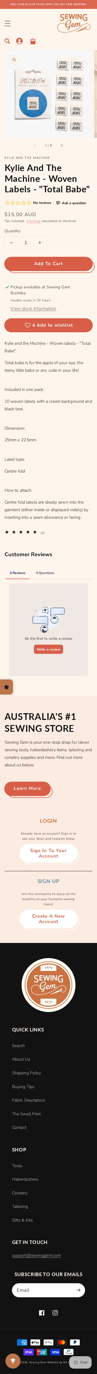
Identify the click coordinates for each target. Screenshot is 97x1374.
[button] (7, 23)
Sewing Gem (37, 1362)
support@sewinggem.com (36, 1255)
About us (21, 1059)
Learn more (27, 788)
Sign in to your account (48, 853)
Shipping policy (26, 1073)
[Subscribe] (78, 1290)
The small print (26, 1114)
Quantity (12, 231)
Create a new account (48, 919)
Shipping (33, 221)
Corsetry (19, 1193)
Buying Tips (23, 1087)
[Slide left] (35, 146)
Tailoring (20, 1206)
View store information (33, 309)
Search (18, 1046)
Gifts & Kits (22, 1220)
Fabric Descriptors (28, 1100)
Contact (19, 1127)
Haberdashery (25, 1179)
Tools (17, 1166)
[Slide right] (62, 146)
